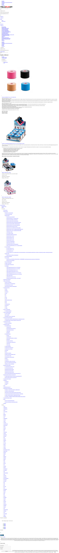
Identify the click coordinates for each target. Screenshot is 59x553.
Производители (4, 206)
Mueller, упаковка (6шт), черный (6, 172)
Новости (3, 1)
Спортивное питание (5, 33)
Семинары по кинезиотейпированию (7, 2)
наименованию (6, 62)
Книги (3, 39)
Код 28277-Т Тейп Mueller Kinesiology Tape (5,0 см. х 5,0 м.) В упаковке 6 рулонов (13, 143)
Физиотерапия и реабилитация (6, 38)
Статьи (3, 4)
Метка (3, 207)
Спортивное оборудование (5, 35)
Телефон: (1, 548)
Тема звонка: (2, 545)
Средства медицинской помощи (6, 31)
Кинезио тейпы (4, 27)
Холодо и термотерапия (5, 30)
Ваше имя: (1, 547)
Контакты (3, 5)
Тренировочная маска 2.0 (5, 37)
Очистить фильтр (2, 205)
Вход (2, 20)
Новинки (3, 40)
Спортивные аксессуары (5, 32)
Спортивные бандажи (5, 29)
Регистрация (3, 21)
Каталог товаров (4, 57)
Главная (3, 56)
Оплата (3, 44)
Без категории (4, 26)
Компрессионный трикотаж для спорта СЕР (8, 34)
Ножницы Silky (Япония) (5, 28)
